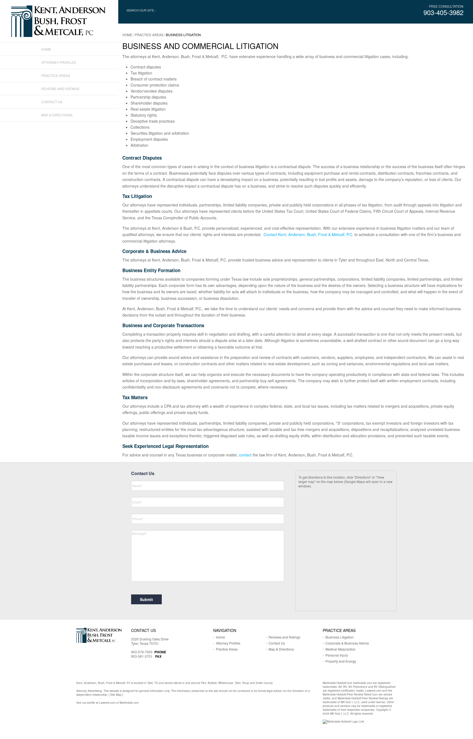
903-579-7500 (141, 651)
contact (245, 455)
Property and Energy (340, 661)
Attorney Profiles (58, 62)
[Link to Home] (59, 20)
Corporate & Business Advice (347, 643)
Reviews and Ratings (60, 88)
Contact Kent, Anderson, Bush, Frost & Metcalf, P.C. (308, 234)
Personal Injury (336, 655)
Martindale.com (129, 703)
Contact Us (51, 101)
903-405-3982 (443, 12)
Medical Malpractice (340, 649)
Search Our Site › (141, 10)
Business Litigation (339, 637)
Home (127, 34)
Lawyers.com (107, 703)
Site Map (116, 695)
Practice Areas (149, 34)
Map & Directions (57, 115)
